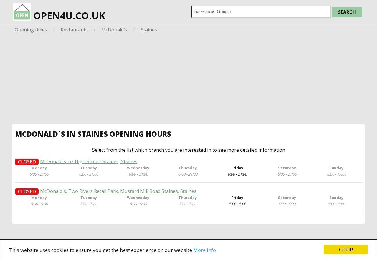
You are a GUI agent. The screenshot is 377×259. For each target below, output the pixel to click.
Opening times (31, 29)
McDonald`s (114, 29)
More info (204, 250)
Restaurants (74, 29)
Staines (149, 29)
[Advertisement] (188, 80)
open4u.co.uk (68, 15)
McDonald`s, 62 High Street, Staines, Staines (88, 161)
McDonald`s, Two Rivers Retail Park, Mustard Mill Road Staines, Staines (118, 191)
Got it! (346, 249)
